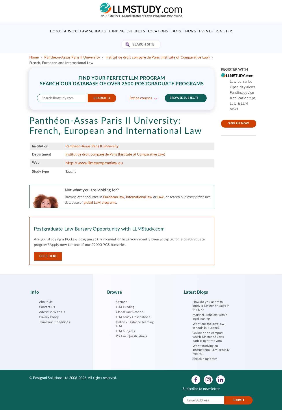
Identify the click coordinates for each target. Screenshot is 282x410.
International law (139, 197)
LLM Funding (125, 307)
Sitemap (121, 302)
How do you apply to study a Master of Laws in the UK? (211, 305)
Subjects (136, 31)
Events (206, 31)
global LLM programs (100, 202)
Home (55, 31)
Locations (158, 31)
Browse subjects (184, 98)
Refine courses (141, 98)
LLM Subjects (125, 331)
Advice (70, 31)
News (190, 31)
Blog (176, 31)
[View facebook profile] (195, 379)
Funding (117, 31)
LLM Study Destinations (133, 317)
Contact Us (47, 307)
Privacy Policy (49, 317)
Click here (48, 256)
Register (224, 31)
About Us (46, 302)
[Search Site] (128, 45)
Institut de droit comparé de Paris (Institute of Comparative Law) (158, 57)
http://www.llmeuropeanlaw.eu (94, 163)
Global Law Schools (130, 312)
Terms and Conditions (54, 322)
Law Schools (93, 31)
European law (113, 197)
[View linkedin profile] (220, 379)
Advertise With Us (52, 312)
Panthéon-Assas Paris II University (72, 57)
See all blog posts (205, 359)
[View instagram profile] (208, 379)
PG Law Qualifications (131, 336)
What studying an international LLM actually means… (211, 349)
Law (160, 197)
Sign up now (238, 123)
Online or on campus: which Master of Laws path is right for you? (208, 336)
